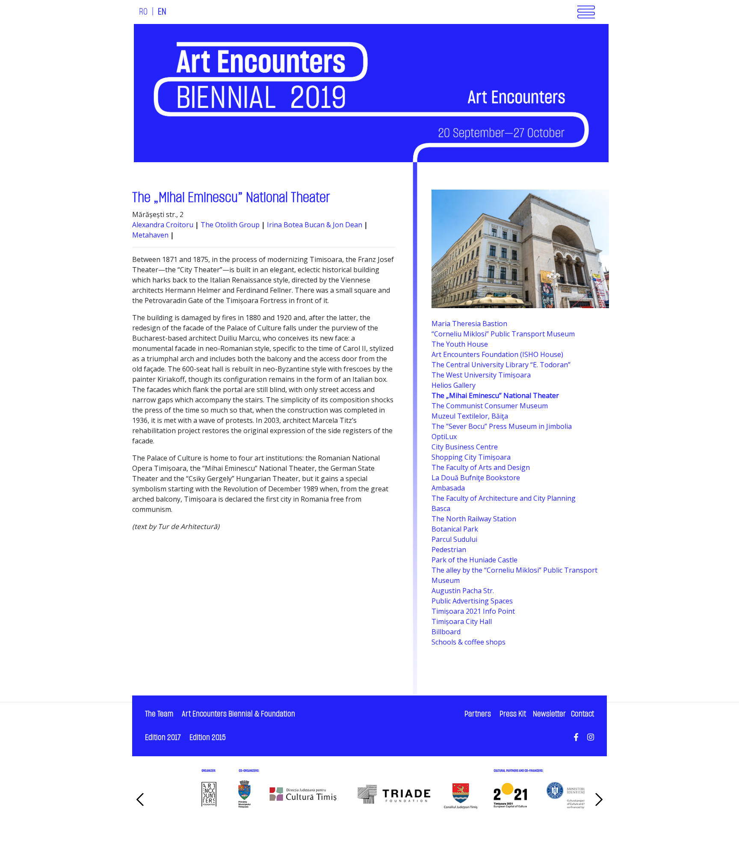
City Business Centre (465, 447)
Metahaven (151, 235)
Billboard (446, 631)
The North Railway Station (474, 518)
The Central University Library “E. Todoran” (501, 364)
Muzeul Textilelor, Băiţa (470, 416)
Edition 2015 (207, 738)
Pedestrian (449, 549)
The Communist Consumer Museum (490, 405)
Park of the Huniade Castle (474, 560)
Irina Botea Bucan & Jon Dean (315, 224)
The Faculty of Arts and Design (481, 467)
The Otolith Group (230, 224)
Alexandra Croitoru (162, 224)
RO (143, 12)
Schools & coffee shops (468, 642)
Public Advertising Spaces (472, 601)
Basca (441, 508)
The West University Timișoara (481, 375)
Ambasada (448, 488)
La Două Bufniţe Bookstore (476, 477)
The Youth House (460, 344)
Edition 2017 (163, 738)
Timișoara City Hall (462, 621)
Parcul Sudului (454, 539)
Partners (477, 714)
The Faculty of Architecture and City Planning (504, 498)
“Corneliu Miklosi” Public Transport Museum (503, 334)
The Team (159, 714)
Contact (582, 714)
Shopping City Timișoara (471, 457)
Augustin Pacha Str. (463, 590)
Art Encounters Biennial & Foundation (238, 714)
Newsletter (549, 714)
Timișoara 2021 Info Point (473, 611)
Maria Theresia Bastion (469, 323)
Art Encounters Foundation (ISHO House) (497, 354)
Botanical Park (455, 529)
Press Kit (513, 714)
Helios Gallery (454, 385)
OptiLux (444, 436)
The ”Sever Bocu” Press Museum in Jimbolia (502, 426)
